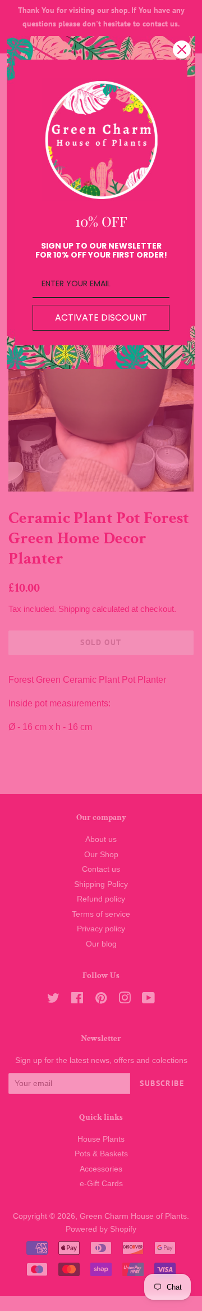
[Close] (181, 49)
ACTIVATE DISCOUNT (101, 317)
